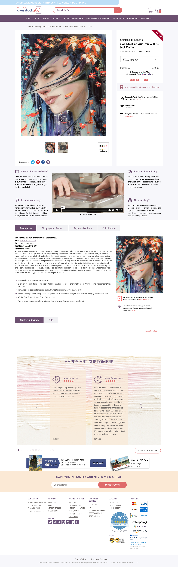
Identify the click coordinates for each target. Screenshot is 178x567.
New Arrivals (118, 18)
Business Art (146, 18)
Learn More (139, 99)
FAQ (90, 507)
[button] (140, 406)
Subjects (56, 18)
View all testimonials (147, 450)
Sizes (37, 18)
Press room (52, 511)
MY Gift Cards (115, 505)
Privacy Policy (80, 559)
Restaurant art (75, 505)
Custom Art (132, 18)
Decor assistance (96, 513)
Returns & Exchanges (97, 510)
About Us (52, 502)
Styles (66, 18)
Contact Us (93, 504)
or (146, 74)
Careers (51, 505)
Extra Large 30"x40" (54, 26)
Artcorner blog (54, 508)
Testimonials (94, 516)
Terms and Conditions (99, 559)
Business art (74, 511)
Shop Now (98, 463)
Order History (115, 508)
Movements (77, 18)
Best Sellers (91, 18)
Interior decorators (77, 508)
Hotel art (72, 502)
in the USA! (135, 310)
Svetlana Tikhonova (28, 241)
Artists (29, 18)
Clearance (104, 18)
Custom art (73, 517)
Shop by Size (40, 26)
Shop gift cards (75, 514)
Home (30, 26)
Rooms (46, 18)
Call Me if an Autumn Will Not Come (77, 26)
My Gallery (113, 502)
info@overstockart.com (36, 511)
